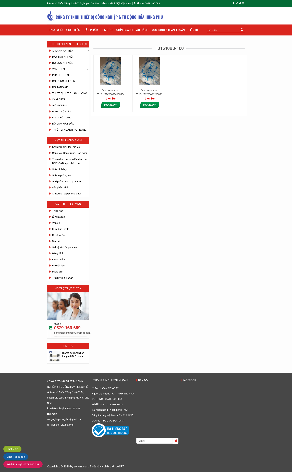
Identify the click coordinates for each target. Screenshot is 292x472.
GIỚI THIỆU (73, 30)
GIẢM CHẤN (59, 105)
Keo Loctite (58, 259)
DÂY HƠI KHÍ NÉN (63, 56)
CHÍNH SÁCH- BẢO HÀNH (132, 30)
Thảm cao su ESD (62, 277)
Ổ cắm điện (58, 216)
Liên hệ (194, 30)
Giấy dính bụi (59, 169)
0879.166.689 (67, 327)
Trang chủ (55, 30)
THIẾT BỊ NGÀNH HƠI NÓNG (69, 129)
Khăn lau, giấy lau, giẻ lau (66, 146)
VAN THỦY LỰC (61, 117)
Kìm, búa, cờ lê (60, 229)
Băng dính (58, 253)
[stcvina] (105, 15)
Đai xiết (56, 241)
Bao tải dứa (58, 265)
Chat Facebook (16, 456)
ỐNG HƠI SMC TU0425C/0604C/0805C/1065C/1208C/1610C (149, 92)
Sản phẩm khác (60, 187)
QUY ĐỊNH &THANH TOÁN (168, 30)
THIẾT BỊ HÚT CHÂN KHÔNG (69, 93)
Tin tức (107, 30)
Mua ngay (110, 105)
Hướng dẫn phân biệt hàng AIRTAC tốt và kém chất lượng (73, 355)
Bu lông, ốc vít (60, 235)
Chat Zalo (12, 449)
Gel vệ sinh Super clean (65, 247)
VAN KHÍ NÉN (60, 68)
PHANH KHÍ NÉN (62, 74)
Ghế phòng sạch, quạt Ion (66, 181)
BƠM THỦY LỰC (62, 111)
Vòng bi (56, 222)
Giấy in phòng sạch (62, 175)
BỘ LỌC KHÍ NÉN (62, 62)
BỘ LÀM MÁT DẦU (63, 123)
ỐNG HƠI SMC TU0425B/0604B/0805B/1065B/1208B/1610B (110, 92)
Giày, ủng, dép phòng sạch (66, 193)
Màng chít (57, 271)
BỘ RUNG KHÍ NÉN (63, 81)
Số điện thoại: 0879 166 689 (23, 464)
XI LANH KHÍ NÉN (62, 50)
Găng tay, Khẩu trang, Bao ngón (70, 153)
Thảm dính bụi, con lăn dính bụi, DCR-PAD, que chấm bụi (70, 161)
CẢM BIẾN (58, 99)
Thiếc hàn (57, 210)
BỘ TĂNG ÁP (60, 87)
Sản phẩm (91, 30)
